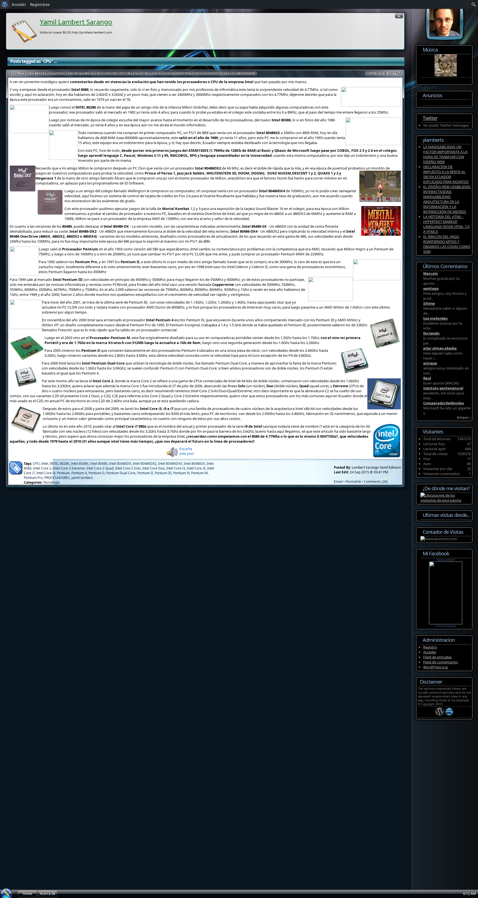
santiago (431, 288)
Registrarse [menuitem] (40, 4)
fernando (431, 333)
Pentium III (163, 473)
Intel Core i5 (196, 468)
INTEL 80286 (59, 463)
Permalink (353, 481)
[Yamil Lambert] (445, 622)
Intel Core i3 (175, 468)
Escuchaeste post (187, 451)
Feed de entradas (437, 657)
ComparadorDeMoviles (443, 403)
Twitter (430, 118)
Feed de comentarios (440, 662)
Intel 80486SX (194, 463)
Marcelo (430, 273)
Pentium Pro (33, 477)
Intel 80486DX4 (170, 463)
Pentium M (199, 473)
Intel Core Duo (153, 468)
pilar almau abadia (440, 348)
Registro (430, 647)
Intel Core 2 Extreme (69, 468)
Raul (427, 378)
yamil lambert (82, 477)
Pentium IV (181, 473)
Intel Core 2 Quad (99, 468)
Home (27, 893)
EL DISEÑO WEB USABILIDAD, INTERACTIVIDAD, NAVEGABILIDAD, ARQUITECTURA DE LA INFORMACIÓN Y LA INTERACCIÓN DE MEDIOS (447, 199)
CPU (36, 463)
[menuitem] (5, 4)
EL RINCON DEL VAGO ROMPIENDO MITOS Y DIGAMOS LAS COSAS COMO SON (446, 244)
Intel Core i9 (46, 473)
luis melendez (435, 318)
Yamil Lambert (445, 559)
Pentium (63, 473)
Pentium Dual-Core (121, 473)
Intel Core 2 (42, 468)
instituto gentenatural (443, 388)
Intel (44, 463)
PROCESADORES (57, 477)
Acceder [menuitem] (19, 4)
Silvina (429, 303)
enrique (430, 363)
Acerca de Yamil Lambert (47, 894)
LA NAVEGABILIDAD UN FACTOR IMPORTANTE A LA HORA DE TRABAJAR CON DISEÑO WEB (445, 154)
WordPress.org (435, 666)
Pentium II (145, 473)
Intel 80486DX (120, 463)
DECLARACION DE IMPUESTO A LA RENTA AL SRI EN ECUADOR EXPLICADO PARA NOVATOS (446, 174)
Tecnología (51, 482)
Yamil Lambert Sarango (76, 21)
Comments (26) (376, 481)
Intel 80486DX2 (145, 463)
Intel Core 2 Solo (128, 468)
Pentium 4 (79, 473)
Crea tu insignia (445, 626)
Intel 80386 (80, 463)
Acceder (429, 652)
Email (338, 481)
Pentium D (97, 473)
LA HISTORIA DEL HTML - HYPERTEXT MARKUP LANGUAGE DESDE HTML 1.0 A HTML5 (446, 224)
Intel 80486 (99, 463)
